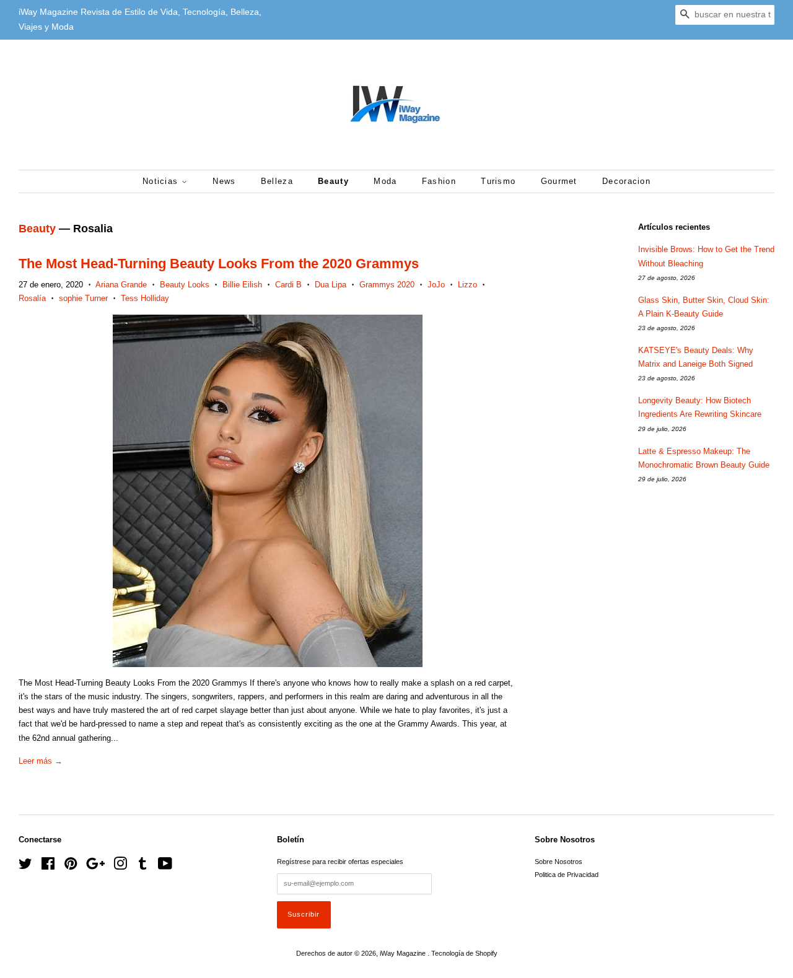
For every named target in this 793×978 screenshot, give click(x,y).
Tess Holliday (145, 298)
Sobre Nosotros (558, 861)
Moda (385, 181)
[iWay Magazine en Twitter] (25, 866)
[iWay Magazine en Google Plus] (95, 866)
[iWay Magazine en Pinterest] (70, 866)
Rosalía (32, 298)
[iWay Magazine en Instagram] (120, 866)
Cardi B (288, 284)
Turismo (498, 181)
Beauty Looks (184, 284)
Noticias (162, 181)
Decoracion (626, 181)
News (223, 181)
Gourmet (559, 181)
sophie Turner (83, 298)
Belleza (277, 181)
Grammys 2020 (386, 284)
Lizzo (467, 284)
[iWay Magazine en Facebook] (48, 866)
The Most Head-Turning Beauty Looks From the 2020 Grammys (219, 263)
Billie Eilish (242, 284)
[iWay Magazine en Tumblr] (142, 866)
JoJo (436, 284)
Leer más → (41, 761)
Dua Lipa (330, 284)
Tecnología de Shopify (464, 953)
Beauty (333, 181)
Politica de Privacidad (566, 874)
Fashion (439, 181)
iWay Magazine (403, 953)
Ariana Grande (121, 284)
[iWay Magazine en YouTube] (165, 866)
